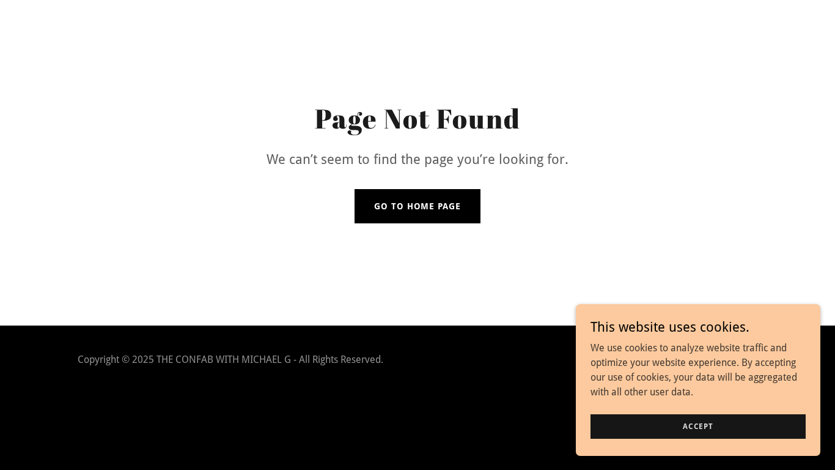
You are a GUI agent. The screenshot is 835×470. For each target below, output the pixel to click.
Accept (698, 426)
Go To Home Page (417, 206)
